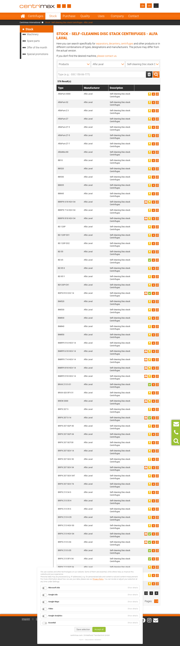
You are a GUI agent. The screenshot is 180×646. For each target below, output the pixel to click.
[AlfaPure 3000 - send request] (157, 94)
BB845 (61, 193)
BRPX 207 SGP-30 (66, 426)
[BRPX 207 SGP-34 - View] (153, 434)
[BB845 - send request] (157, 193)
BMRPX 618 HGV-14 (67, 351)
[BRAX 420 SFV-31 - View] (153, 392)
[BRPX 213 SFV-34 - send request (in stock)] (149, 558)
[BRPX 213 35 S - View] (153, 509)
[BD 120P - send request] (157, 226)
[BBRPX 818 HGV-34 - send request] (157, 218)
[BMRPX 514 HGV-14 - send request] (157, 343)
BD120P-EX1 (63, 285)
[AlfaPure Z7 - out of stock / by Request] (149, 119)
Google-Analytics (55, 616)
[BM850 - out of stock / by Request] (149, 334)
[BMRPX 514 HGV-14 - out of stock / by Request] (149, 343)
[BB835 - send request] (157, 185)
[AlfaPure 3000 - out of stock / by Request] (149, 94)
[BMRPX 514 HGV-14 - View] (153, 343)
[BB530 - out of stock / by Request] (149, 177)
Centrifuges (35, 16)
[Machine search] (176, 441)
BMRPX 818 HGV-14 (67, 368)
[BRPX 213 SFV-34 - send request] (157, 558)
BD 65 (60, 260)
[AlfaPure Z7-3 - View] (153, 127)
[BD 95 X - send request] (157, 268)
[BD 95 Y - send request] (157, 276)
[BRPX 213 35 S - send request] (157, 509)
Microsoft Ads (54, 588)
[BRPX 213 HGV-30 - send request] (157, 525)
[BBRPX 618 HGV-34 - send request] (157, 202)
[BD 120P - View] (153, 226)
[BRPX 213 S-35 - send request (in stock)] (149, 550)
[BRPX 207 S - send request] (157, 409)
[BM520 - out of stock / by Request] (149, 301)
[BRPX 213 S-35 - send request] (157, 550)
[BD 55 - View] (153, 251)
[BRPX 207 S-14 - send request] (157, 417)
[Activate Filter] (156, 74)
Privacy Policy (98, 579)
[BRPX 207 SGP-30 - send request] (157, 426)
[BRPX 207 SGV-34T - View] (153, 475)
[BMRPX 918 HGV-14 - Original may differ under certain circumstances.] (145, 376)
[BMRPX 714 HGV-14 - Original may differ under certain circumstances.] (145, 359)
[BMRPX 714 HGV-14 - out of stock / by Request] (149, 359)
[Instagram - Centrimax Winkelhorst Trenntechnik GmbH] (149, 620)
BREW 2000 (63, 401)
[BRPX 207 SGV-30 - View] (153, 459)
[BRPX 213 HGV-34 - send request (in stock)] (149, 534)
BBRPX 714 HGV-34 (66, 210)
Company (117, 16)
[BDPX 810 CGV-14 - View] (153, 293)
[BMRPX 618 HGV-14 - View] (153, 351)
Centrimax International (30, 22)
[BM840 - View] (153, 326)
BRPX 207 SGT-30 (65, 442)
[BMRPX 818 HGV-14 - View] (153, 368)
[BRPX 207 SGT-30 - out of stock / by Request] (149, 442)
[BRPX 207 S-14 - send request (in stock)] (149, 417)
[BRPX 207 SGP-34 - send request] (157, 434)
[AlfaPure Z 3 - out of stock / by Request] (149, 110)
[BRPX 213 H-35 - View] (153, 517)
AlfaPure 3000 (64, 94)
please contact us (106, 55)
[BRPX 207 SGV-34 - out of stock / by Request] (149, 467)
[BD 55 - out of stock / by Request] (149, 251)
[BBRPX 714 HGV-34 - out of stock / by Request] (149, 210)
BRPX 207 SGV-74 (66, 484)
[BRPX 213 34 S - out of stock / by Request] (149, 492)
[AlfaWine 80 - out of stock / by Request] (149, 152)
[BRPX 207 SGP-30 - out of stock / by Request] (149, 426)
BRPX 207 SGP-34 (66, 434)
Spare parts (33, 40)
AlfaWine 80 (63, 152)
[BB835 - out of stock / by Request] (149, 185)
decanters (114, 43)
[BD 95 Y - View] (153, 276)
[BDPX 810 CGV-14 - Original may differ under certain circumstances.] (145, 293)
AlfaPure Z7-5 (64, 135)
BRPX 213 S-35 (64, 550)
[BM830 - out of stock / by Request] (149, 318)
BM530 (61, 309)
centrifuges (127, 43)
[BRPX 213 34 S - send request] (157, 492)
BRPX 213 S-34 (64, 542)
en (149, 5)
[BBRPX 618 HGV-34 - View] (153, 202)
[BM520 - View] (153, 301)
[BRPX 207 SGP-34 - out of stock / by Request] (149, 434)
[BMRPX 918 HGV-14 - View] (153, 376)
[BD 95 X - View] (153, 268)
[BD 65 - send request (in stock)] (149, 260)
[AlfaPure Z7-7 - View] (153, 143)
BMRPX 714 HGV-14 (67, 359)
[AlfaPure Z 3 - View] (153, 110)
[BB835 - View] (153, 185)
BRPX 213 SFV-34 (66, 559)
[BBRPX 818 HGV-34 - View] (153, 218)
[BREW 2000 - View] (153, 401)
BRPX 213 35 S (64, 509)
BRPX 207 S (63, 409)
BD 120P (62, 226)
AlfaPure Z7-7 (64, 143)
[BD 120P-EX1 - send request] (157, 235)
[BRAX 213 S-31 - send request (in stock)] (149, 384)
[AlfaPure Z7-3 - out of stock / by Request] (149, 127)
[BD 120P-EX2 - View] (153, 243)
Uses (101, 16)
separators (102, 43)
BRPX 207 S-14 (64, 417)
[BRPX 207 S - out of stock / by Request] (149, 409)
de (142, 5)
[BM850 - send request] (157, 334)
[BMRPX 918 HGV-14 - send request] (157, 376)
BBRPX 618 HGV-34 (66, 202)
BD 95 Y (61, 276)
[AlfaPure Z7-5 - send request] (157, 135)
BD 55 (60, 251)
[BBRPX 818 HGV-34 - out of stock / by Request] (149, 218)
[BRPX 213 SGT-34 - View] (153, 575)
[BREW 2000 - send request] (157, 401)
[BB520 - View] (153, 168)
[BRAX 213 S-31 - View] (153, 384)
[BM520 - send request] (157, 301)
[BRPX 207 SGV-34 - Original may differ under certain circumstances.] (145, 467)
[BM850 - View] (153, 334)
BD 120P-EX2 (64, 243)
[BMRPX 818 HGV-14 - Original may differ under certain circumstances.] (145, 368)
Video (50, 609)
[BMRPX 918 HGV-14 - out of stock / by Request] (149, 376)
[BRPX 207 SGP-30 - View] (153, 426)
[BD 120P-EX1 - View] (153, 235)
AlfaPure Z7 (63, 119)
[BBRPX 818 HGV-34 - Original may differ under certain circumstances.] (145, 218)
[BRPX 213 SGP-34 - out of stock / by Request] (149, 567)
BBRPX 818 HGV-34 (66, 218)
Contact (133, 16)
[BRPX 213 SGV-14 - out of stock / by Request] (149, 583)
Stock (53, 16)
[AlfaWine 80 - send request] (157, 152)
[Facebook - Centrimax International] (143, 620)
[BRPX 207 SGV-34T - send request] (157, 475)
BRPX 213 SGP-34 (66, 567)
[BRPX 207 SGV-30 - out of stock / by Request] (149, 459)
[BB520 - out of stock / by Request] (149, 168)
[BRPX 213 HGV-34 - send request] (157, 534)
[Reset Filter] (149, 74)
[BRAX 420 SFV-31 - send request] (157, 392)
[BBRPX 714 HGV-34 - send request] (157, 210)
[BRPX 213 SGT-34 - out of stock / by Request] (149, 575)
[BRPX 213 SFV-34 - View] (153, 558)
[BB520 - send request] (157, 168)
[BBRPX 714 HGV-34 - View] (153, 210)
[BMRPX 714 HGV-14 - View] (153, 359)
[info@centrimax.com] (155, 620)
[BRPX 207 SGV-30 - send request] (157, 459)
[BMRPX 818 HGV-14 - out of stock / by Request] (149, 368)
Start (23, 16)
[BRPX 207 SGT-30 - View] (153, 442)
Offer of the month (37, 47)
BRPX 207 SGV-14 (66, 451)
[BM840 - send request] (157, 326)
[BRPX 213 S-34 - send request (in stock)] (149, 542)
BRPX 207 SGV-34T (66, 476)
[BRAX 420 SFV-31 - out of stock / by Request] (149, 392)
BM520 (61, 301)
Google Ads (53, 595)
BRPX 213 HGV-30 (66, 525)
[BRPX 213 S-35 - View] (153, 550)
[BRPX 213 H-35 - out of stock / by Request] (149, 517)
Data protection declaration (93, 639)
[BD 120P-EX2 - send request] (157, 243)
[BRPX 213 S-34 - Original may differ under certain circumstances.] (145, 542)
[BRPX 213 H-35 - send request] (157, 517)
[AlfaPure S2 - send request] (157, 102)
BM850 (61, 334)
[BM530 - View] (153, 309)
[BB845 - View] (153, 193)
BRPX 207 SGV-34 (66, 467)
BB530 (61, 177)
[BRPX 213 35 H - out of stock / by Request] (149, 500)
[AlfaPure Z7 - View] (153, 119)
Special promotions (37, 54)
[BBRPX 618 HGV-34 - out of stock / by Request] (149, 202)
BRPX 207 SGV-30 (66, 459)
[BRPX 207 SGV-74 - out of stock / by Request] (149, 484)
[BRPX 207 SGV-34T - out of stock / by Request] (149, 475)
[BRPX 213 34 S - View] (153, 492)
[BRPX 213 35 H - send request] (157, 500)
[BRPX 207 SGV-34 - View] (153, 467)
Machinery (33, 34)
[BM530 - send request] (157, 309)
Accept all (99, 629)
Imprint (26, 619)
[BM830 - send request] (157, 318)
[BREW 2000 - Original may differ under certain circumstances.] (145, 401)
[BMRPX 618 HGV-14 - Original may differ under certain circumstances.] (145, 351)
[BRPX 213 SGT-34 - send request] (157, 575)
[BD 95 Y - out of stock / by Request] (149, 276)
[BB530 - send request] (157, 177)
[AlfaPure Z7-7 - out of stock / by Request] (149, 143)
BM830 (61, 318)
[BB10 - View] (153, 160)
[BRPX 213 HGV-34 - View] (153, 534)
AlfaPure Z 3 (63, 110)
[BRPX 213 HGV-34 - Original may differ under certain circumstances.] (145, 534)
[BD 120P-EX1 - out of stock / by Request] (149, 235)
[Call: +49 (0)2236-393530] (176, 432)
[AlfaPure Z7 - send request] (157, 119)
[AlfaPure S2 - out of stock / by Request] (149, 102)
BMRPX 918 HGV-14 (67, 376)
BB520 (61, 168)
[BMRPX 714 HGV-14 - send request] (157, 359)
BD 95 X (61, 268)
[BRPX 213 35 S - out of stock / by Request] (149, 509)
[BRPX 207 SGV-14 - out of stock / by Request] (149, 450)
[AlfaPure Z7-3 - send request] (157, 127)
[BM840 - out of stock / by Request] (149, 326)
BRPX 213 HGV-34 (66, 534)
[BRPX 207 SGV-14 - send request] (157, 450)
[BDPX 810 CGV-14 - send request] (157, 293)
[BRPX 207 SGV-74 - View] (153, 484)
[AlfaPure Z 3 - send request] (157, 110)
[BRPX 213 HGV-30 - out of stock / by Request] (149, 525)
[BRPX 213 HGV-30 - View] (153, 525)
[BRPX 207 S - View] (153, 409)
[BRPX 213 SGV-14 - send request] (157, 583)
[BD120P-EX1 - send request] (157, 285)
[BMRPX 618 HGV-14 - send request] (157, 351)
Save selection (83, 629)
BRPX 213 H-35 (64, 517)
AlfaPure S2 (63, 102)
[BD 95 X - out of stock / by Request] (149, 268)
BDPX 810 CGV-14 (66, 293)
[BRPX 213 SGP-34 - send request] (157, 567)
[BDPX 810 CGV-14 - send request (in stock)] (149, 293)
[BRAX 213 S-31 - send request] (157, 384)
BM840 (61, 326)
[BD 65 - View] (153, 260)
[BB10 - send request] (157, 160)
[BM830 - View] (153, 318)
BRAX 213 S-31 (64, 384)
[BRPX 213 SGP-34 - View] (153, 567)
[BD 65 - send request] (157, 260)
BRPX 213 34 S (64, 492)
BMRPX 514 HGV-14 (67, 343)
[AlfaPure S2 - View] (153, 102)
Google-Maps (53, 602)
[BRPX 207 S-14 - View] (153, 417)
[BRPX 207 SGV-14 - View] (153, 450)
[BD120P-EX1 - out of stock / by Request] (149, 285)
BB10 (60, 160)
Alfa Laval (88, 94)
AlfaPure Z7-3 (64, 127)
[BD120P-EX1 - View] (153, 285)
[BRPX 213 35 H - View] (153, 500)
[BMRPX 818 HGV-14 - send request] (157, 368)
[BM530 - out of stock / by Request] (149, 309)
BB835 (61, 185)
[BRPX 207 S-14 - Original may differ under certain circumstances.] (145, 417)
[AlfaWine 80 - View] (153, 152)
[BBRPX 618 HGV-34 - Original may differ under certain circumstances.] (145, 202)
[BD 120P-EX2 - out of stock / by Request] (149, 243)
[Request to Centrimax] (176, 424)
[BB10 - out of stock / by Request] (149, 160)
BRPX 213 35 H (64, 500)
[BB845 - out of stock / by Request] (149, 193)
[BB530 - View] (153, 177)
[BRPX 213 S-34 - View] (153, 542)
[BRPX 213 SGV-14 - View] (153, 583)
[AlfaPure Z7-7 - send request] (157, 143)
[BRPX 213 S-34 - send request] (157, 542)
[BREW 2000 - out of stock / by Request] (149, 401)
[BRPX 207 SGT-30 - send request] (157, 442)
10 (146, 593)
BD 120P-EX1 (64, 235)
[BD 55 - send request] (157, 251)
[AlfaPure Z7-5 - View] (153, 135)
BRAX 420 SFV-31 (66, 392)
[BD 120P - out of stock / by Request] (149, 226)
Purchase (69, 16)
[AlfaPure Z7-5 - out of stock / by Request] (149, 135)
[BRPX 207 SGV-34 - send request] (157, 467)
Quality (85, 16)
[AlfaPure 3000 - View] (153, 94)
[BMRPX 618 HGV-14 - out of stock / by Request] (149, 351)
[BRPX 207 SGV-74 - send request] (157, 484)
